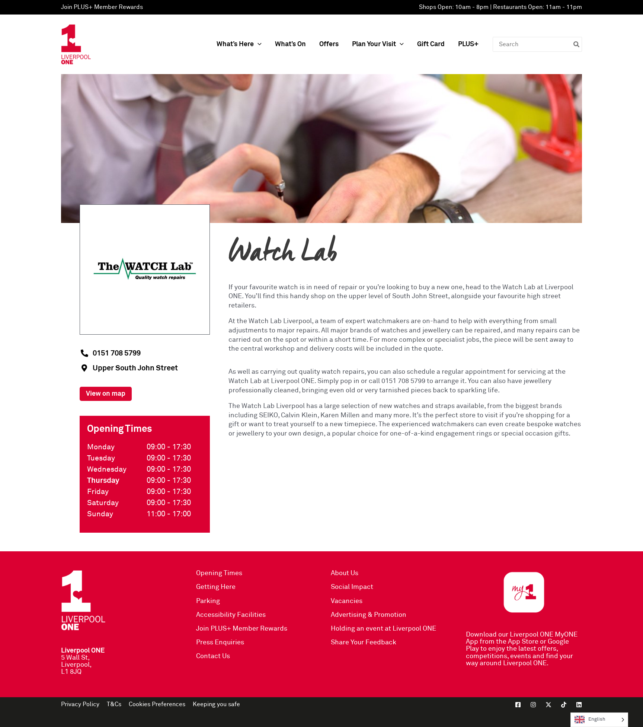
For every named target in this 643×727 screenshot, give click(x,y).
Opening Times (219, 573)
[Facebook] (518, 705)
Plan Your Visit (374, 44)
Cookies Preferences (157, 704)
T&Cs (114, 704)
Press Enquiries (220, 642)
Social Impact (352, 587)
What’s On (290, 44)
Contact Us (213, 656)
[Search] (577, 44)
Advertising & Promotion (368, 615)
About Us (344, 573)
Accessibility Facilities (231, 615)
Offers (329, 44)
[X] (548, 705)
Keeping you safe (216, 704)
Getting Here (216, 587)
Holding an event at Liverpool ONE (383, 628)
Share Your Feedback (363, 642)
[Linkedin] (579, 705)
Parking (208, 601)
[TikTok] (564, 705)
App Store (523, 641)
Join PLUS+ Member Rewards (102, 7)
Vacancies (346, 601)
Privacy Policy (80, 704)
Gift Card (431, 44)
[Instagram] (533, 705)
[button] (258, 44)
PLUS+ (468, 44)
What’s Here (235, 44)
